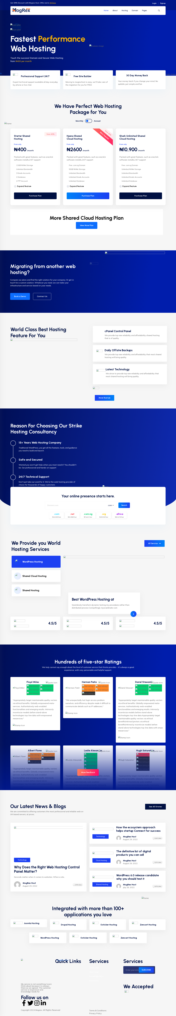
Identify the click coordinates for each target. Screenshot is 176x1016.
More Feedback (88, 772)
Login (154, 3)
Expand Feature (24, 186)
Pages (144, 10)
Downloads (94, 981)
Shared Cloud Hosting (34, 576)
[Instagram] (37, 1003)
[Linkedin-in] (43, 1003)
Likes (78, 885)
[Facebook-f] (24, 1003)
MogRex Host (129, 836)
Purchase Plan (35, 196)
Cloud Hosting (101, 860)
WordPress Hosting (32, 561)
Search (124, 505)
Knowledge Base (96, 976)
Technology (22, 860)
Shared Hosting (30, 590)
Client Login (94, 967)
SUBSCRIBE (146, 970)
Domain (135, 10)
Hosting (125, 10)
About (115, 10)
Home (106, 10)
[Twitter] (30, 1003)
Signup (163, 3)
